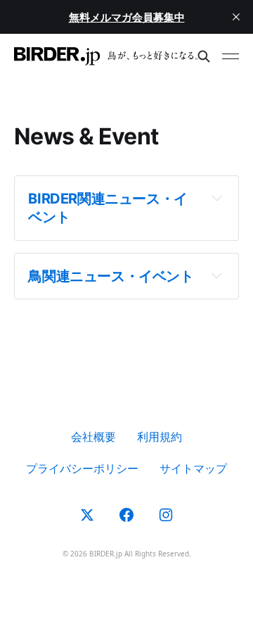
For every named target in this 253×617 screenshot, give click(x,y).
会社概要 (93, 436)
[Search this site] (203, 56)
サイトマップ (193, 468)
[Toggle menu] (230, 56)
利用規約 (159, 436)
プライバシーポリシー (82, 468)
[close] (236, 17)
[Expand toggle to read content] (217, 197)
